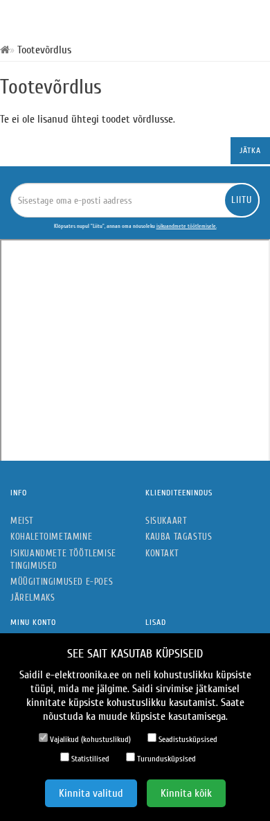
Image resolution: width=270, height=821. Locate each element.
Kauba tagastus (178, 536)
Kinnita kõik (186, 793)
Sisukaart (166, 520)
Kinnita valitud (91, 793)
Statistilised (89, 758)
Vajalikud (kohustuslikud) (89, 739)
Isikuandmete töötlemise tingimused (63, 559)
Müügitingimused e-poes (61, 581)
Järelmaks (32, 597)
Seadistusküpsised (186, 739)
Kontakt (162, 553)
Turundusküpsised (165, 758)
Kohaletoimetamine (51, 536)
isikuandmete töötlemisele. (186, 226)
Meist (22, 520)
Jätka (250, 150)
